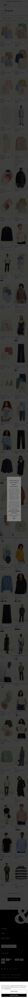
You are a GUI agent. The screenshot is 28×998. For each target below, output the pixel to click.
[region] (14, 990)
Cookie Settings (14, 991)
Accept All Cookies (14, 995)
